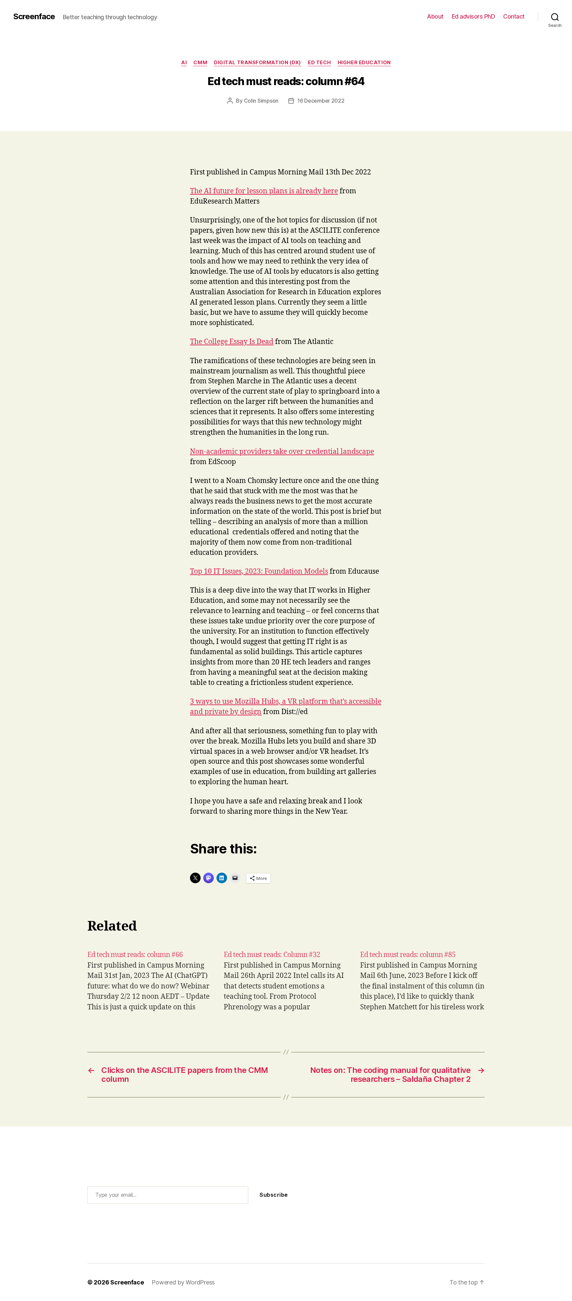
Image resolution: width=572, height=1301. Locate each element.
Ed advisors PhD (473, 16)
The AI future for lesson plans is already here (264, 191)
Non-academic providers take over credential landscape (282, 451)
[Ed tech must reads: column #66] (149, 981)
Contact (514, 16)
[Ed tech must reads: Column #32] (286, 981)
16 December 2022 (321, 100)
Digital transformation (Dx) (257, 63)
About (435, 16)
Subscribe (274, 1194)
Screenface (34, 17)
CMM (200, 63)
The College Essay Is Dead (231, 341)
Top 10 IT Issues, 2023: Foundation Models (259, 571)
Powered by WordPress (183, 1282)
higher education (364, 63)
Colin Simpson (261, 100)
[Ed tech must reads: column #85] (422, 981)
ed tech (319, 63)
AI (184, 63)
